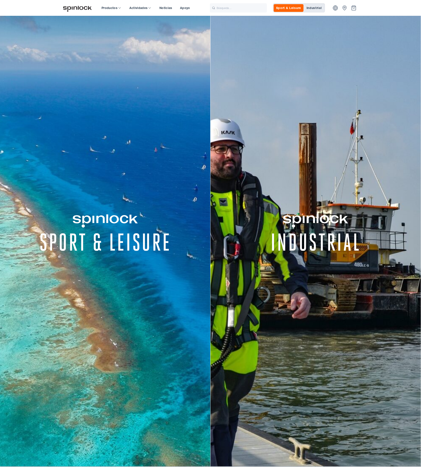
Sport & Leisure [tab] (288, 8)
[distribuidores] (344, 8)
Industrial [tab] (314, 8)
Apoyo (185, 8)
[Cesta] (354, 8)
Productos (110, 8)
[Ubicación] (335, 8)
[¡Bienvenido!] (77, 8)
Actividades (138, 8)
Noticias (165, 8)
